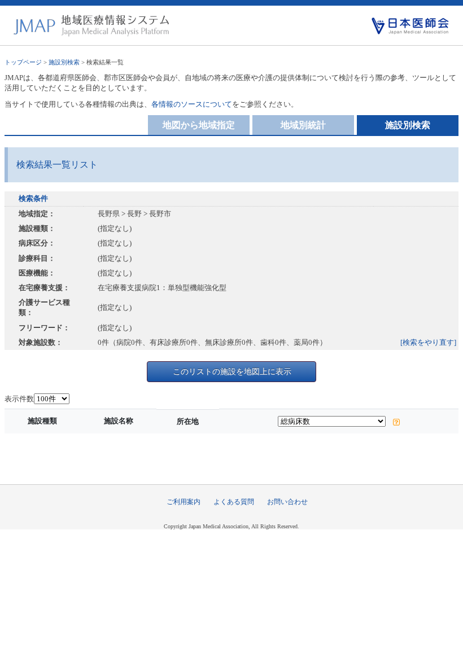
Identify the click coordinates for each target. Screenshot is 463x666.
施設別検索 (64, 62)
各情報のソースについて (191, 104)
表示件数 (19, 399)
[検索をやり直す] (428, 342)
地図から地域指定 (199, 125)
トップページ (23, 62)
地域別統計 (303, 125)
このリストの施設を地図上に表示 (232, 371)
